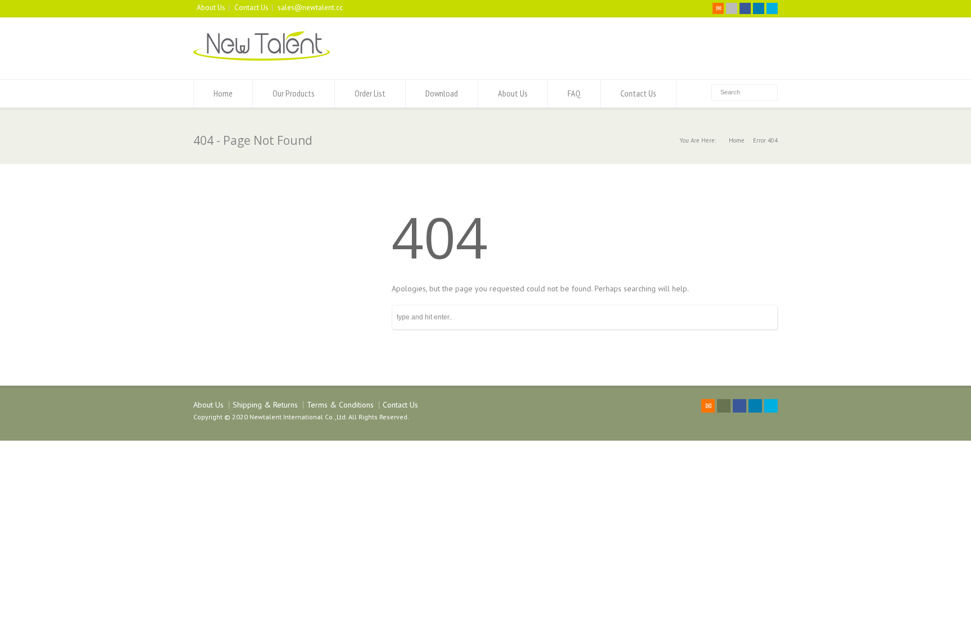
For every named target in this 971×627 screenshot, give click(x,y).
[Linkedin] (758, 8)
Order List (370, 93)
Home (223, 93)
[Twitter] (731, 8)
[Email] (718, 8)
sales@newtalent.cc (310, 7)
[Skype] (772, 8)
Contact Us (251, 7)
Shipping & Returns (265, 405)
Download (441, 93)
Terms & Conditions (340, 405)
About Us (211, 7)
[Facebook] (745, 8)
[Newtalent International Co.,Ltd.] (261, 58)
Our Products (294, 93)
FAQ (574, 93)
